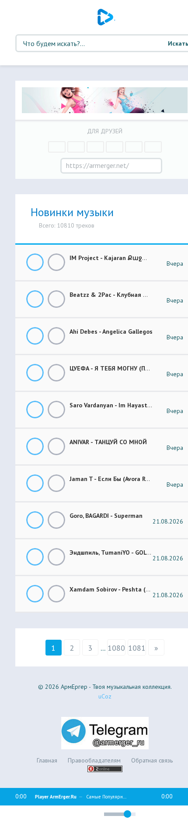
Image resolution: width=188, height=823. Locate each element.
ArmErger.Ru (106, 17)
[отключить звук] (93, 814)
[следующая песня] (47, 814)
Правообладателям (94, 760)
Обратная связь (152, 760)
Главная (47, 760)
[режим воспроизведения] (76, 813)
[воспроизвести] (30, 814)
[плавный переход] (61, 815)
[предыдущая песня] (14, 814)
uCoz (104, 696)
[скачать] (56, 262)
